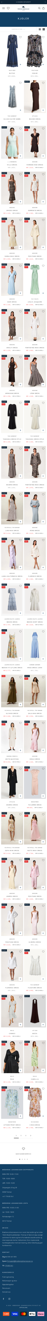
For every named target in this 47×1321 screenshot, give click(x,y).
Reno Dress (35, 531)
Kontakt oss (6, 1292)
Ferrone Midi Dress (35, 165)
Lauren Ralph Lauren (12, 619)
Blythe (12, 73)
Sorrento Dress (35, 210)
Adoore (35, 162)
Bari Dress (12, 302)
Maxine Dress (34, 119)
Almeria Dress (35, 942)
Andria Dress (12, 896)
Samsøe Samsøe (35, 665)
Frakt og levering (8, 1277)
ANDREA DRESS (12, 805)
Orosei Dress (12, 210)
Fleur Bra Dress (35, 988)
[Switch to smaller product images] (44, 29)
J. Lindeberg (12, 162)
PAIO (12, 1079)
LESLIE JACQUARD (35, 302)
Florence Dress (35, 576)
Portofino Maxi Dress (34, 348)
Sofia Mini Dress (12, 851)
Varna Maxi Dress (12, 256)
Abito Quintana (12, 759)
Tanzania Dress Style (12, 439)
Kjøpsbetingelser (8, 1284)
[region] (23, 1151)
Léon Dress (35, 393)
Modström (35, 802)
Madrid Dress (12, 485)
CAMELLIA (35, 1079)
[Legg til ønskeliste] (20, 37)
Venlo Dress (35, 759)
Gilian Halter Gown (12, 119)
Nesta (34, 1034)
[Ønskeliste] (8, 8)
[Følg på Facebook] (3, 1299)
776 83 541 (9, 1265)
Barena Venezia (12, 756)
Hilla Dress (12, 165)
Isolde (35, 73)
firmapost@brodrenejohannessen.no (20, 1261)
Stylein (35, 116)
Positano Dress (35, 256)
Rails (12, 1030)
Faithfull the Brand (12, 527)
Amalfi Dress (12, 348)
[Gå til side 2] (30, 1135)
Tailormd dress (35, 805)
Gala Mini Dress (35, 713)
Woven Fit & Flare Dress (12, 668)
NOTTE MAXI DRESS (34, 851)
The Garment (12, 116)
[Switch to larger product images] (40, 29)
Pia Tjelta (34, 299)
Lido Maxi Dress (12, 531)
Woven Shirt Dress (35, 622)
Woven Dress (12, 622)
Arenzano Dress (12, 393)
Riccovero (35, 1122)
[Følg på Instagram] (9, 1299)
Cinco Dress (35, 1125)
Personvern (6, 1288)
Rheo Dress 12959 (34, 668)
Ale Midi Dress (12, 713)
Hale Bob (12, 70)
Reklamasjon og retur (9, 1280)
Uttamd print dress (12, 1125)
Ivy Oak (35, 1030)
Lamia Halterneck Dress (12, 576)
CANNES (12, 1034)
